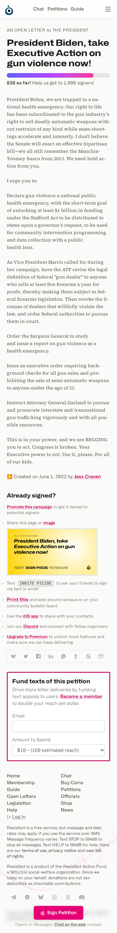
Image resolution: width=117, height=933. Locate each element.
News (67, 810)
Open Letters (21, 796)
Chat (38, 9)
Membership (21, 782)
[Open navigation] (108, 9)
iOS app (30, 616)
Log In (19, 817)
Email (18, 716)
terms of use (34, 850)
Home (13, 776)
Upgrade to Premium (27, 636)
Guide (77, 9)
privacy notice (62, 850)
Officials (70, 796)
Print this (17, 599)
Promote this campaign (29, 506)
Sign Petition (61, 912)
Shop (66, 803)
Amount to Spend (31, 739)
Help (12, 810)
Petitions (57, 9)
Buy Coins (72, 782)
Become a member (81, 696)
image (49, 522)
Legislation (19, 803)
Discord (30, 626)
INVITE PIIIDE (36, 583)
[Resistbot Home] (9, 14)
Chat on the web (70, 924)
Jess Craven (87, 476)
